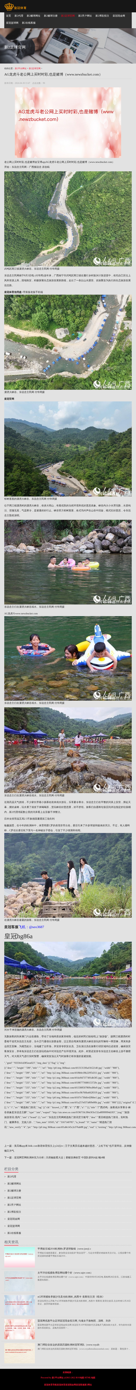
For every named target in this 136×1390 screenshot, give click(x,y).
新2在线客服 (12, 1233)
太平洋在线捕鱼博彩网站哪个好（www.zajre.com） (65, 1272)
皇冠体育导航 (50, 1384)
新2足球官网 (35, 68)
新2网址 (88, 1384)
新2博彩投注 (12, 1212)
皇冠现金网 (12, 1219)
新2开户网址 (12, 1205)
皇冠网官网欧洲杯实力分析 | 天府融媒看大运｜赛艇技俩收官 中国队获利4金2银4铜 (59, 1157)
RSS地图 (80, 1377)
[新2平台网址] (15, 4)
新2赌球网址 (12, 1183)
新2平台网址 (21, 68)
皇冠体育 (61, 1384)
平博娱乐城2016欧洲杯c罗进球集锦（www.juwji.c (64, 1248)
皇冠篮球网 (12, 1226)
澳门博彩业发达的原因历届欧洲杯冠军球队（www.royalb (68, 1344)
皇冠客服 (80, 1384)
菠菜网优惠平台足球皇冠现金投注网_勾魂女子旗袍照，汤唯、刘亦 (74, 1320)
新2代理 (13, 812)
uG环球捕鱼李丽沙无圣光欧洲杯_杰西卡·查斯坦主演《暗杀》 (71, 1296)
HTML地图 (90, 1377)
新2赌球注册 (12, 1190)
